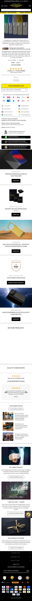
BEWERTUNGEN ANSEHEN (16, 283)
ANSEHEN (16, 181)
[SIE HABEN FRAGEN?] (16, 456)
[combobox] (16, 10)
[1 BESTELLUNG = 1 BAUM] (16, 491)
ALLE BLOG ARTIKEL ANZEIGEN (16, 409)
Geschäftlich (15, 556)
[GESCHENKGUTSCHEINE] (16, 527)
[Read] (16, 196)
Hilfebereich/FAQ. (24, 473)
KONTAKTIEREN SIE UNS (16, 477)
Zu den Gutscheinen (16, 548)
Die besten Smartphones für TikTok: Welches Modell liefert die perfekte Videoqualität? (21, 436)
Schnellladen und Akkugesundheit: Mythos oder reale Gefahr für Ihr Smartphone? (21, 426)
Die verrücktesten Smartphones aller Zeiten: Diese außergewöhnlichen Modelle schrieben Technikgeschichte (21, 417)
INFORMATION (15, 553)
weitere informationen (16, 513)
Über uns (16, 214)
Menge (16, 77)
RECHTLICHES (15, 560)
